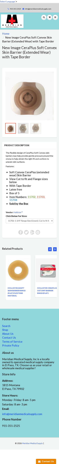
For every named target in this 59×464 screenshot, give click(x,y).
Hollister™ (18, 212)
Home (5, 33)
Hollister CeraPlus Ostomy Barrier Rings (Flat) (44, 290)
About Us (7, 333)
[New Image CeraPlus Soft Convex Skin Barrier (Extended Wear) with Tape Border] (29, 96)
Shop (5, 329)
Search (6, 326)
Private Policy (10, 345)
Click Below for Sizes (16, 216)
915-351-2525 (15, 9)
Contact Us (9, 337)
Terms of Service (12, 341)
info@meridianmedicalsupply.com (38, 9)
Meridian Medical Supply (32, 443)
